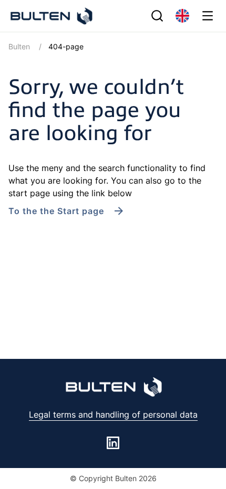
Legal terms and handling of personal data (113, 414)
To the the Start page (56, 211)
